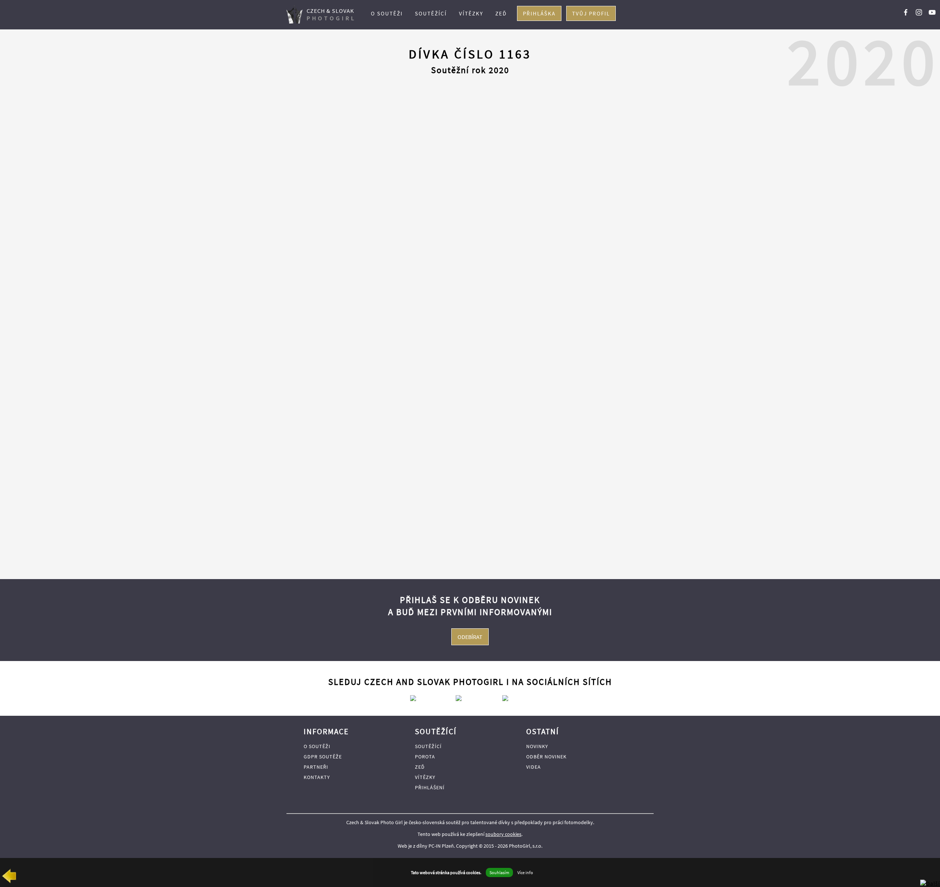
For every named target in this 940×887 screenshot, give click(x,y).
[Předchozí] (9, 877)
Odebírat (470, 636)
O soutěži (387, 13)
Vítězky (471, 13)
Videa (533, 767)
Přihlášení (430, 787)
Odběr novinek (546, 756)
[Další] (930, 883)
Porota (425, 756)
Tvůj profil (591, 13)
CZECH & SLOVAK (331, 14)
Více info (525, 872)
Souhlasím (499, 872)
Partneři (316, 767)
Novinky (537, 746)
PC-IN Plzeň (441, 846)
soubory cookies (503, 834)
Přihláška (539, 13)
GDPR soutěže (323, 756)
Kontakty (317, 777)
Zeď (501, 13)
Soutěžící (431, 13)
